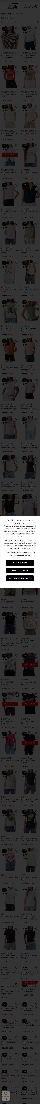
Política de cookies (23, 555)
